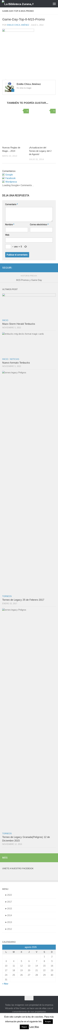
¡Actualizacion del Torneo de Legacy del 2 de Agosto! (40, 150)
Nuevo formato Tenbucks (16, 362)
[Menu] (54, 3)
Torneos (7, 596)
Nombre (9, 224)
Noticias (14, 359)
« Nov (5, 983)
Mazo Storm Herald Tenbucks (18, 323)
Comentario (11, 204)
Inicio (5, 320)
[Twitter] (54, 267)
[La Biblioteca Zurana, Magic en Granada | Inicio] (23, 3)
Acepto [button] (48, 1021)
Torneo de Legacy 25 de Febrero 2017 (23, 599)
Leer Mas (34, 1027)
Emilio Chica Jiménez (18, 25)
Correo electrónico (39, 224)
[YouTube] (44, 267)
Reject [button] (24, 1027)
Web (7, 235)
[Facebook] (49, 267)
